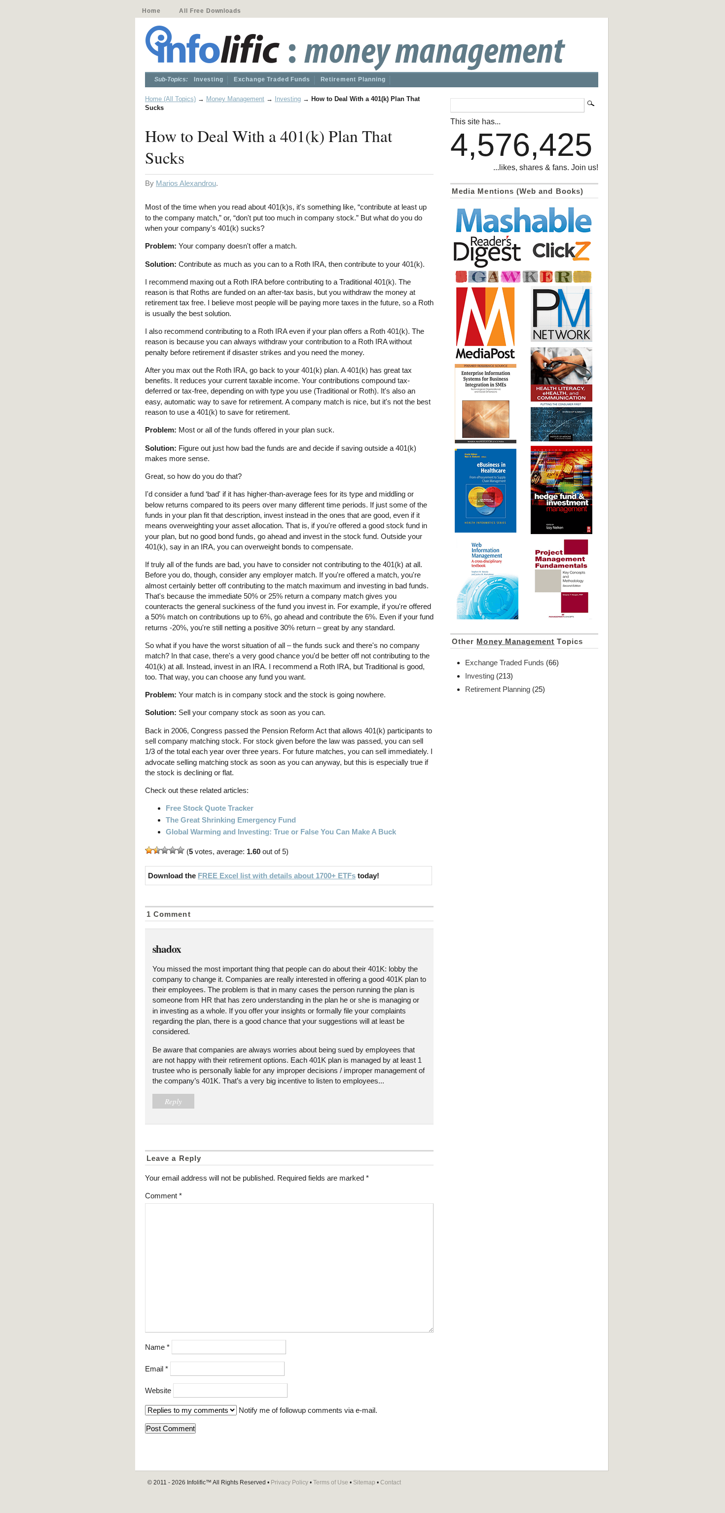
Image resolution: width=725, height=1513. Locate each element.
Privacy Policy (289, 1482)
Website (158, 1390)
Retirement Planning (353, 79)
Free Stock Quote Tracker (210, 808)
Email (156, 1369)
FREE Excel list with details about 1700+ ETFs (277, 875)
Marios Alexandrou (186, 183)
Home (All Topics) (170, 99)
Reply (173, 1101)
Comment (163, 1195)
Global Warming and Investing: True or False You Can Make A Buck (281, 832)
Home (151, 10)
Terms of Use (330, 1482)
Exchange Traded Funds (272, 79)
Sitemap (364, 1482)
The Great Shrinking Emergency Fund (231, 820)
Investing (208, 79)
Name (157, 1347)
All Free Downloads (210, 10)
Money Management (235, 99)
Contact (390, 1482)
